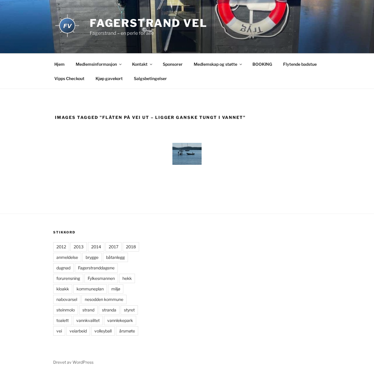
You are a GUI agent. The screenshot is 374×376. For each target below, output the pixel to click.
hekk (127, 278)
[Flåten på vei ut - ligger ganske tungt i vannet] (187, 154)
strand (88, 309)
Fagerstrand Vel (148, 23)
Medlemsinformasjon (96, 64)
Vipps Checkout (69, 78)
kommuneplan (90, 288)
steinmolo (65, 309)
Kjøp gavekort (109, 78)
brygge (92, 257)
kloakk (62, 288)
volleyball (103, 330)
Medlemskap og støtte (215, 64)
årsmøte (127, 330)
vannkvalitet (88, 320)
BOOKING (262, 64)
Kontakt (140, 64)
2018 (131, 246)
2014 (96, 246)
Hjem (59, 64)
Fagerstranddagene (96, 267)
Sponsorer (173, 64)
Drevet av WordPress (73, 362)
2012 (61, 246)
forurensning (68, 278)
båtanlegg (115, 257)
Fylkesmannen (101, 278)
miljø (115, 288)
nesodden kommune (104, 299)
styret (129, 309)
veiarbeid (78, 330)
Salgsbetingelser (150, 78)
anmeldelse (67, 257)
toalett (62, 320)
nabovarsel (66, 299)
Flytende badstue (300, 64)
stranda (109, 309)
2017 (113, 246)
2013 (79, 246)
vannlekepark (120, 320)
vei (59, 330)
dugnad (63, 267)
